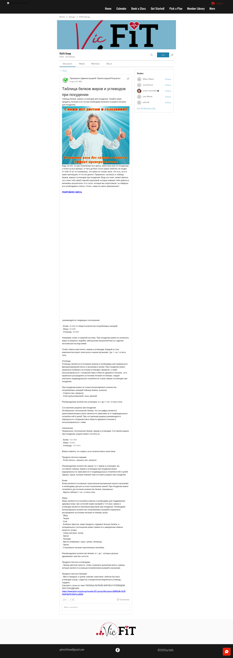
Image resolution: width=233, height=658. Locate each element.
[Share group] (172, 54)
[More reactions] (72, 599)
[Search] (151, 54)
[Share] (128, 78)
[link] (67, 64)
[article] (95, 344)
